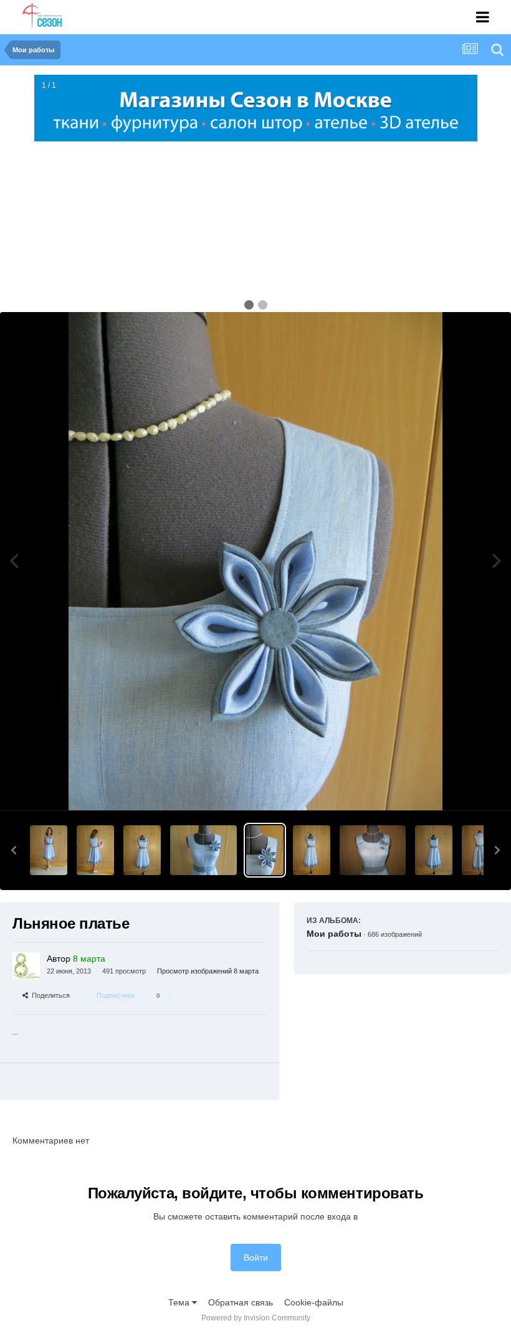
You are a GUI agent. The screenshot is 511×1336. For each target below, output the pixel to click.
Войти (256, 1258)
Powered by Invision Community (255, 1318)
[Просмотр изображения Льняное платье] (48, 850)
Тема (180, 1302)
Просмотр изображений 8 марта (208, 971)
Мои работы (334, 934)
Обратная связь (240, 1302)
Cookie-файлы (313, 1302)
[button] (13, 850)
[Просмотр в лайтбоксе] (255, 561)
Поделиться (49, 995)
